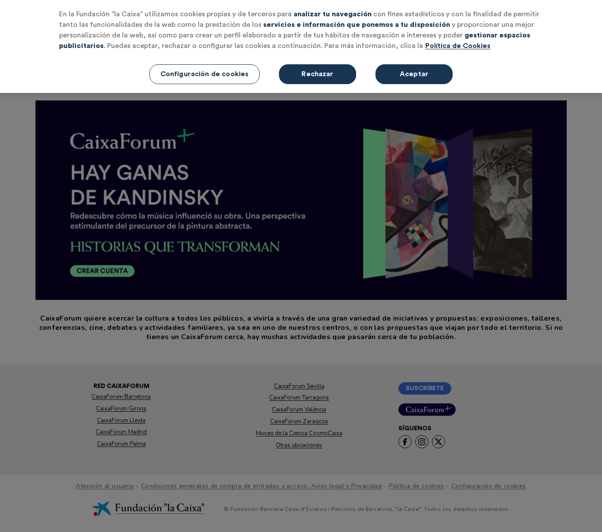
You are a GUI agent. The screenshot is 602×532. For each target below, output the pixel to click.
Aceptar (414, 74)
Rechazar (317, 74)
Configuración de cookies (204, 74)
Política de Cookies (458, 45)
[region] (301, 46)
